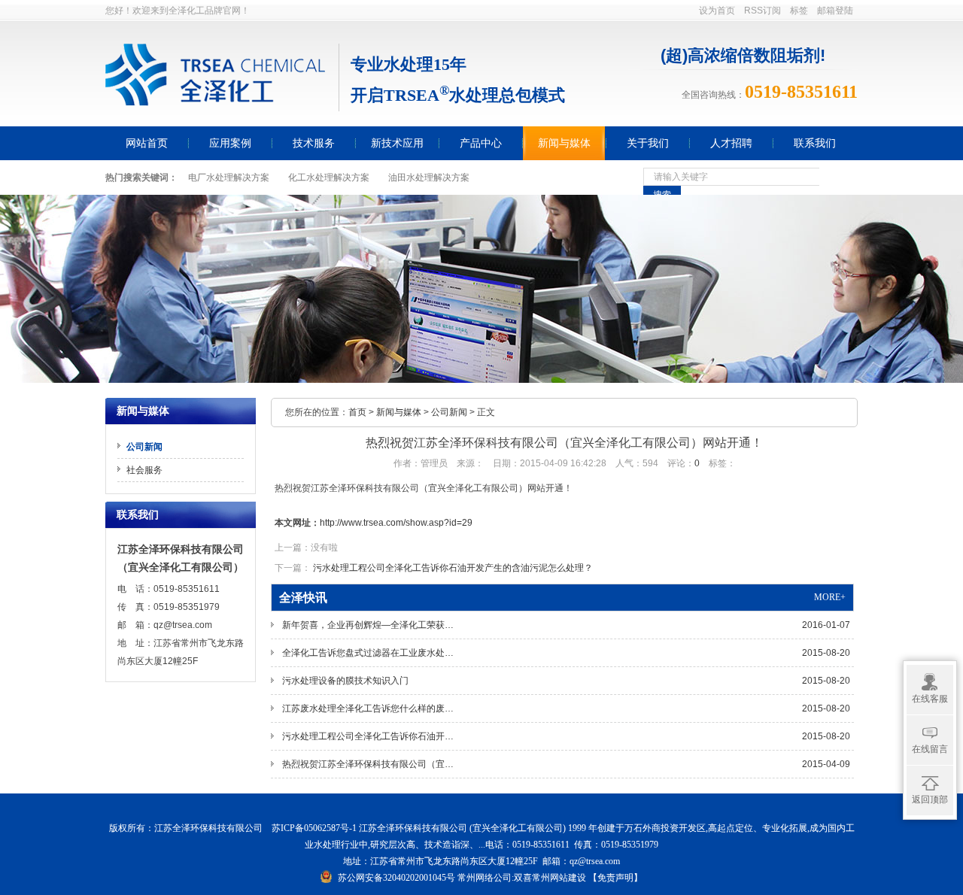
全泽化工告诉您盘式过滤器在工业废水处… (566, 653)
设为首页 (717, 10)
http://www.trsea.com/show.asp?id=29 (396, 522)
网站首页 (147, 143)
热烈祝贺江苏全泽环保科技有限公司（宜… (566, 764)
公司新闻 (449, 412)
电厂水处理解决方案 (228, 177)
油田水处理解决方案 (428, 177)
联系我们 (815, 143)
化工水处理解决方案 (328, 177)
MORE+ (830, 597)
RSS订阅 (762, 10)
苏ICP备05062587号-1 (314, 828)
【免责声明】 (615, 877)
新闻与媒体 (564, 143)
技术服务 (314, 143)
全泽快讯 (303, 597)
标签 (799, 10)
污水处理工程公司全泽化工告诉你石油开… (566, 736)
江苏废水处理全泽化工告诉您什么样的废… (566, 708)
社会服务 (144, 470)
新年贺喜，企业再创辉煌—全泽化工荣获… (566, 625)
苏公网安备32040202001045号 (396, 877)
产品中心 (481, 143)
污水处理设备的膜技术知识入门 (566, 680)
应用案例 (230, 143)
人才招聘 (731, 143)
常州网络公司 (484, 877)
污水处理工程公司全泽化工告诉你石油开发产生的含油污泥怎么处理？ (453, 568)
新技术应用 (397, 143)
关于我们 (648, 143)
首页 (357, 412)
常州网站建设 (559, 877)
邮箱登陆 (835, 10)
